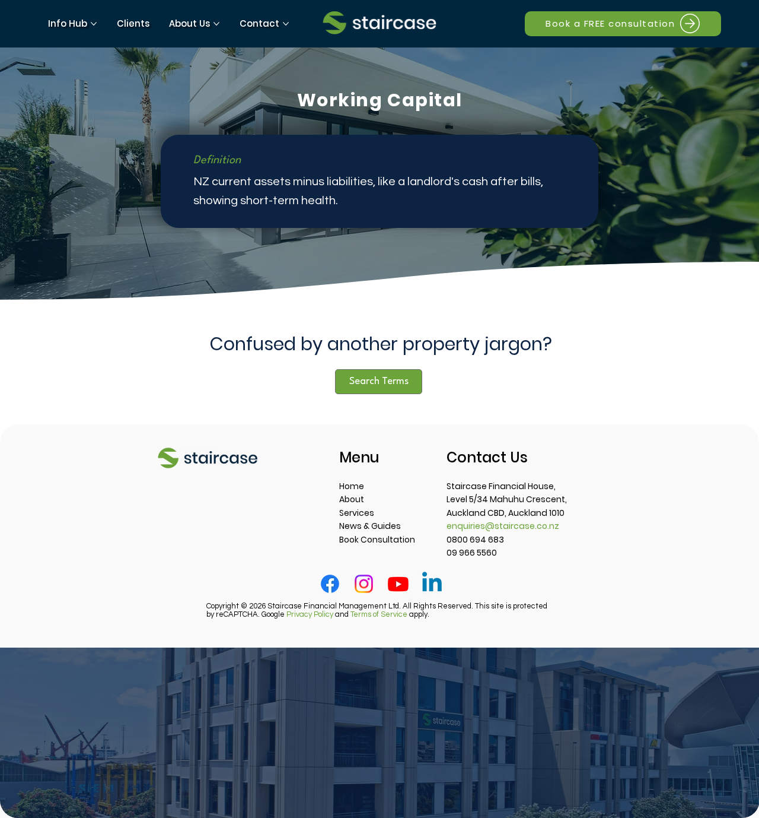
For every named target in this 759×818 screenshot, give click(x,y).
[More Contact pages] (286, 24)
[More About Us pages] (216, 24)
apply (389, 614)
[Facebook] (330, 584)
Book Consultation (377, 540)
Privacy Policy (309, 614)
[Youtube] (398, 584)
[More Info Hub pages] (94, 24)
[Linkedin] (432, 584)
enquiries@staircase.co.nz (503, 526)
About (351, 499)
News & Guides (370, 526)
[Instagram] (364, 584)
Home (351, 486)
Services (356, 513)
